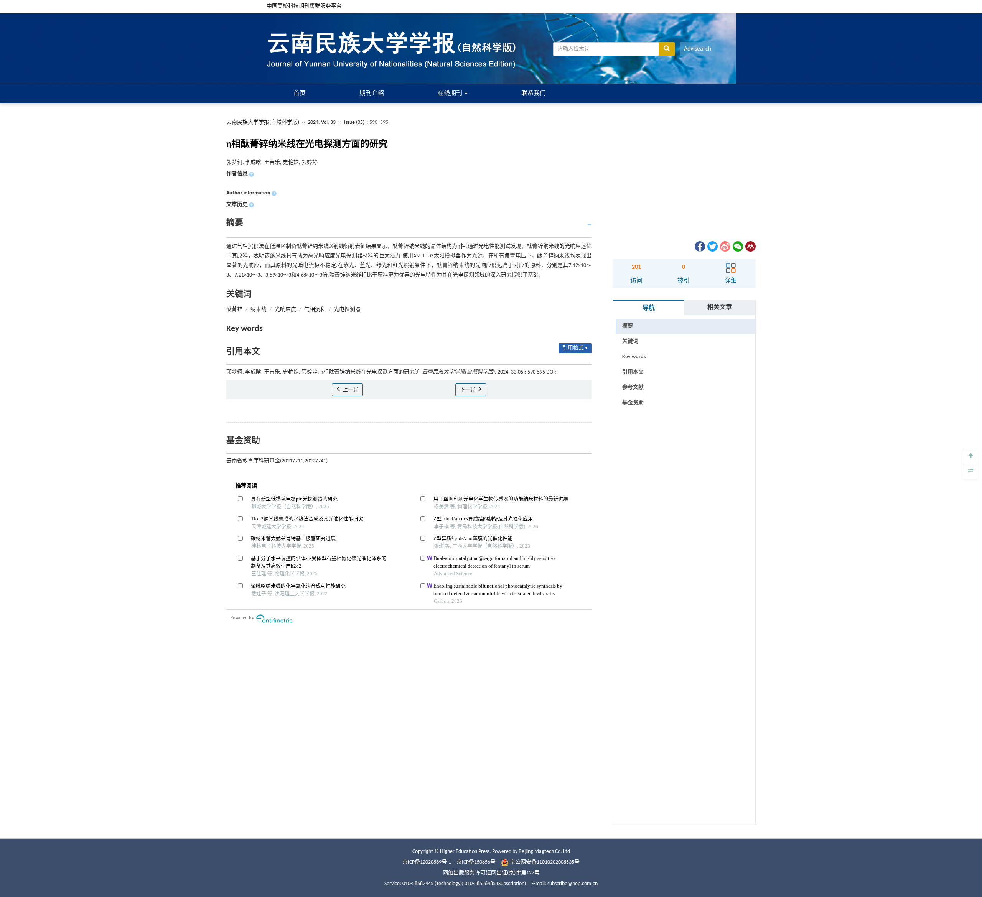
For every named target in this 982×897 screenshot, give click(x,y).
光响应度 (285, 310)
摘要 (627, 326)
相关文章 (719, 307)
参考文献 (633, 387)
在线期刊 (451, 94)
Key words (634, 357)
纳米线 (258, 310)
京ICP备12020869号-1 (426, 862)
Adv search (697, 49)
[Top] (970, 456)
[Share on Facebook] (699, 246)
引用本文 (633, 372)
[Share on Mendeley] (750, 246)
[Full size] (970, 471)
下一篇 (468, 390)
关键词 (630, 341)
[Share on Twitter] (712, 246)
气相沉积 (315, 310)
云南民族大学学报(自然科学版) (262, 122)
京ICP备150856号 (476, 862)
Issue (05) (354, 122)
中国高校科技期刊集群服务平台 (304, 6)
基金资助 (633, 403)
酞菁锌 (234, 310)
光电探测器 (347, 310)
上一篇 (350, 390)
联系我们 (533, 94)
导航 (649, 308)
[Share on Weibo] (724, 246)
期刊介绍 (371, 94)
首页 (299, 94)
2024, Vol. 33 (322, 122)
